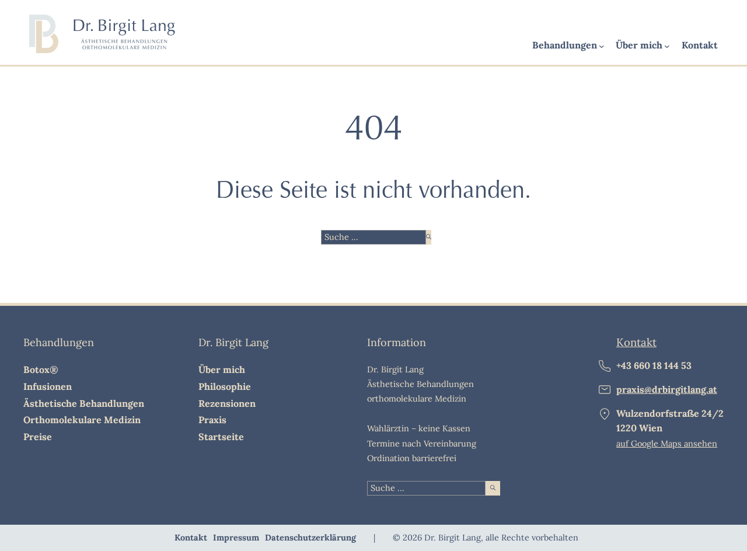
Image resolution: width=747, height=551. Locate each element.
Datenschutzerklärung (310, 537)
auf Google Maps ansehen (666, 443)
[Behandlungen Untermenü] (602, 47)
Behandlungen (564, 45)
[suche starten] (428, 237)
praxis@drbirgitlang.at (666, 389)
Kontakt (700, 45)
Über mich (639, 45)
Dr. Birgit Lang (233, 342)
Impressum (236, 537)
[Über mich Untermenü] (667, 47)
